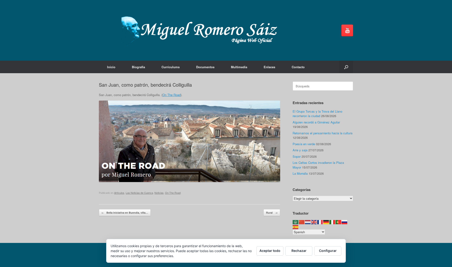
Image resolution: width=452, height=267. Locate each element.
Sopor (297, 156)
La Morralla (300, 173)
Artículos (119, 193)
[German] (326, 222)
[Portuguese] (338, 222)
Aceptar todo (269, 251)
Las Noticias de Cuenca (139, 193)
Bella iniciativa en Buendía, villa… (124, 212)
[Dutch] (308, 222)
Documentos (205, 67)
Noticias (159, 193)
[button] (346, 67)
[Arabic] (296, 222)
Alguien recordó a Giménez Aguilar (316, 122)
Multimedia (239, 67)
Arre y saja (300, 150)
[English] (314, 222)
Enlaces (269, 67)
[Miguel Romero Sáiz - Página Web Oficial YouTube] (347, 30)
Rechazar (299, 251)
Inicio (111, 67)
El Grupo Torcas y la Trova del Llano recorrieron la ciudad (317, 113)
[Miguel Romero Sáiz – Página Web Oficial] (201, 30)
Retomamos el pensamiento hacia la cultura (322, 133)
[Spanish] (296, 226)
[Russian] (345, 222)
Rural (272, 212)
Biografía (138, 67)
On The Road (171, 95)
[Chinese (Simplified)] (302, 222)
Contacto (298, 67)
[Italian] (332, 222)
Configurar (328, 251)
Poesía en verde (304, 144)
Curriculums (170, 67)
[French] (320, 222)
